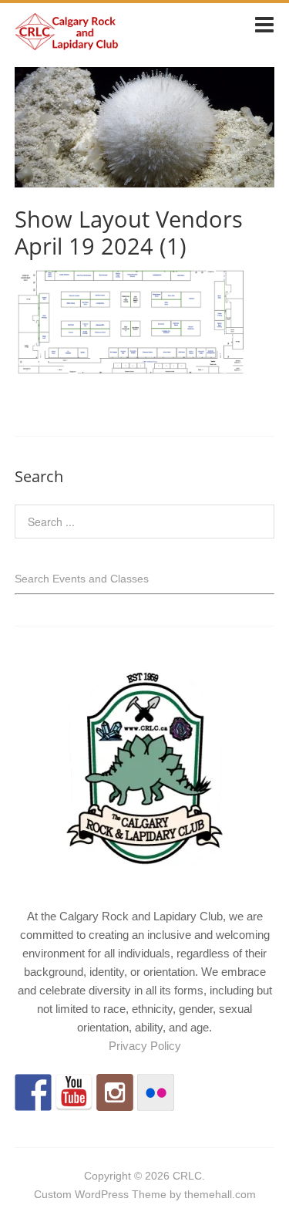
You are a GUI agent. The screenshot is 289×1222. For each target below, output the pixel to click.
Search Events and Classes (82, 578)
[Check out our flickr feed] (155, 1092)
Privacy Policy (145, 1045)
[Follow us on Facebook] (33, 1092)
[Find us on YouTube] (73, 1092)
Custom (53, 1194)
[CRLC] (67, 44)
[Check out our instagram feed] (114, 1092)
